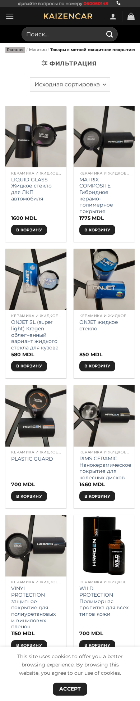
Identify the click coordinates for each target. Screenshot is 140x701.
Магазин (38, 49)
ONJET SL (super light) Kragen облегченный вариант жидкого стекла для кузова (35, 334)
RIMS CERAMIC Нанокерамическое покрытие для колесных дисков (105, 468)
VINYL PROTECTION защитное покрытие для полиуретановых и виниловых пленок (33, 607)
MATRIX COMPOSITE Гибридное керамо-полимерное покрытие (96, 195)
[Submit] (110, 34)
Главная (15, 49)
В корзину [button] (29, 229)
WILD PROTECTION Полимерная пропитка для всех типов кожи (104, 601)
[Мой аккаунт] (113, 16)
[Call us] (118, 3)
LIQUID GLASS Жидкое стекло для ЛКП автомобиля (31, 189)
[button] (9, 16)
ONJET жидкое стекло (98, 325)
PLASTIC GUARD (32, 459)
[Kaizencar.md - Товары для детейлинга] (68, 16)
